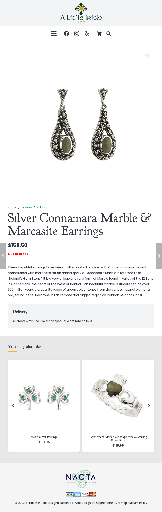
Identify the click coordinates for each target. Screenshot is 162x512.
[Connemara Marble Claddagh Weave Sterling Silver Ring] (44, 396)
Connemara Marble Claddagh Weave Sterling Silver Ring (44, 438)
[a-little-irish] (81, 13)
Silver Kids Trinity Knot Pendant (118, 437)
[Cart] (99, 34)
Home (12, 207)
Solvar (41, 207)
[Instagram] (77, 34)
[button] (54, 33)
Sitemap (121, 503)
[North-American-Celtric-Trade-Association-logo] (81, 478)
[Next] (148, 406)
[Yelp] (87, 34)
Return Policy (138, 503)
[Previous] (13, 406)
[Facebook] (66, 34)
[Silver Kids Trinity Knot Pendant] (118, 396)
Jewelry (26, 207)
